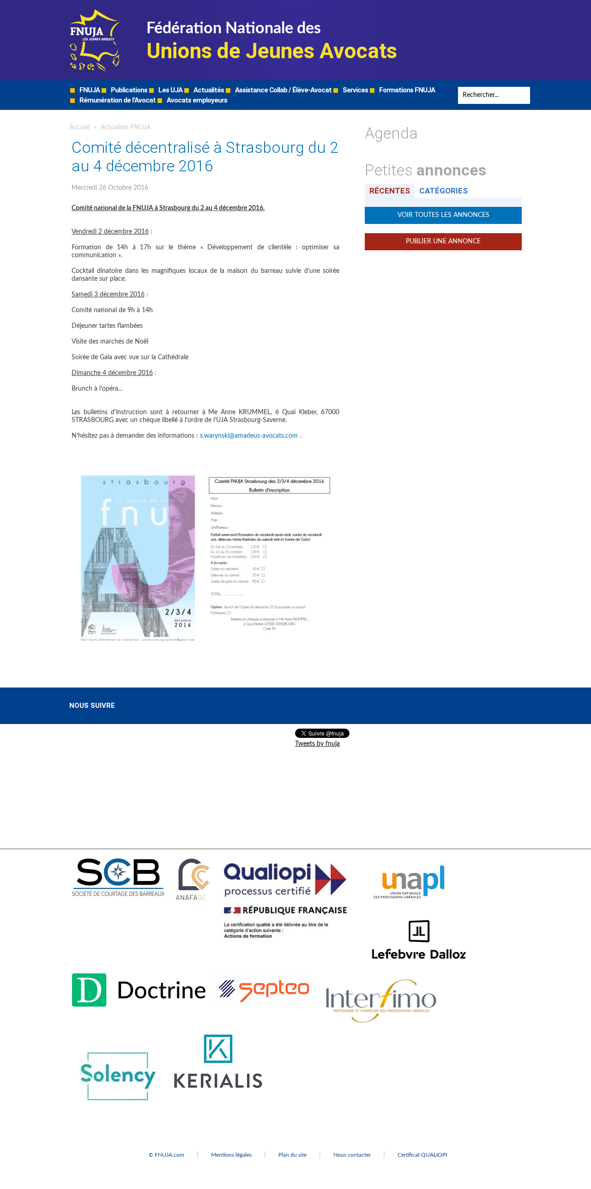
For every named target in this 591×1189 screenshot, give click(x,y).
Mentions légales (231, 1155)
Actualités (208, 90)
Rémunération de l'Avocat (117, 100)
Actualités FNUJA (126, 127)
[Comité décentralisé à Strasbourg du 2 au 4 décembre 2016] (205, 467)
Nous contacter (352, 1155)
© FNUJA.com (166, 1155)
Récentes (389, 190)
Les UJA (169, 90)
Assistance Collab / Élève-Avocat (283, 90)
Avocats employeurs (196, 100)
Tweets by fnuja (317, 744)
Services (354, 90)
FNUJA (89, 90)
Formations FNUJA (406, 90)
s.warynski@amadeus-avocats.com (249, 436)
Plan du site (292, 1155)
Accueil (79, 127)
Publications (128, 90)
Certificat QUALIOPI (422, 1155)
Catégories (443, 190)
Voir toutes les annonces (443, 215)
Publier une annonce (443, 241)
